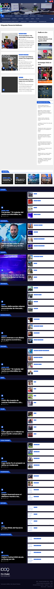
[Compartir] (1, 15)
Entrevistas (18, 16)
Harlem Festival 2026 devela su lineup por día (12, 558)
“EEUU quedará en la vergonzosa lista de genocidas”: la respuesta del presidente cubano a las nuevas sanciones (42, 322)
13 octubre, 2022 (23, 39)
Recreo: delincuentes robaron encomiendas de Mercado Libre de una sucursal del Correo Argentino (13, 309)
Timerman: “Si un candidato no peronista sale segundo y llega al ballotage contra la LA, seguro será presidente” (42, 228)
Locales (26, 16)
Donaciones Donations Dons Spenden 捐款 (43, 583)
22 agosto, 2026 (7, 182)
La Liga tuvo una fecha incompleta (41, 459)
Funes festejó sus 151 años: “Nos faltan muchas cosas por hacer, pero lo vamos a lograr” (42, 291)
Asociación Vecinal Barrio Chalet (10, 21)
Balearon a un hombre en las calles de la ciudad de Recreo (12, 276)
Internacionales (6, 18)
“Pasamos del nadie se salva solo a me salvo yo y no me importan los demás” (45, 129)
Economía (35, 200)
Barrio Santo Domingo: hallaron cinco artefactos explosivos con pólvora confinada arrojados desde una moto (41, 280)
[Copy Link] (1, 13)
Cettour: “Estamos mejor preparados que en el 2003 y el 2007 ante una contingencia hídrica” (43, 367)
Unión (32, 18)
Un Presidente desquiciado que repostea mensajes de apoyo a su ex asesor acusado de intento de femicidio (43, 242)
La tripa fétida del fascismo (12, 528)
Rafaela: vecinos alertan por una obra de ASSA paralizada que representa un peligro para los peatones (43, 304)
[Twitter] (1, 11)
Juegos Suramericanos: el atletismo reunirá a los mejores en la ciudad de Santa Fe (11, 497)
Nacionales (32, 16)
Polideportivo (26, 54)
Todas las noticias (43, 586)
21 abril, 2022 (22, 83)
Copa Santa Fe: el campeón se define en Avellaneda (13, 464)
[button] (50, 18)
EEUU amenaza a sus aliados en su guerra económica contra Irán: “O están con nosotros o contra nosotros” (12, 341)
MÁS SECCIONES (9, 16)
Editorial (21, 18)
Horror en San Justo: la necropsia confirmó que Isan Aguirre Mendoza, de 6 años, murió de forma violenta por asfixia (42, 311)
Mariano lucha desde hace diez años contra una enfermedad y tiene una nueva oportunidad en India (43, 562)
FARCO (27, 18)
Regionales (40, 16)
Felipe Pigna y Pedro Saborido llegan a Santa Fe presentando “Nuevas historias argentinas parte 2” (42, 555)
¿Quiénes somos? (33, 21)
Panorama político (41, 245)
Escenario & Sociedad (5, 555)
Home (37, 581)
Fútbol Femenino (4, 461)
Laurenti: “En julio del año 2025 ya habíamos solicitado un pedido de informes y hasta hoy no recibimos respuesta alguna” (43, 374)
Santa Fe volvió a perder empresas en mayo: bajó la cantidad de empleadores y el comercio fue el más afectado (43, 203)
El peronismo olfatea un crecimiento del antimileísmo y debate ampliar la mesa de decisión (42, 249)
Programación (42, 21)
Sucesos (14, 18)
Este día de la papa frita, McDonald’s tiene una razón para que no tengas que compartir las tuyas (42, 541)
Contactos (23, 21)
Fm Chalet (5, 10)
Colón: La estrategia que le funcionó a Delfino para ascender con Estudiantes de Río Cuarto (42, 416)
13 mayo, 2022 (22, 60)
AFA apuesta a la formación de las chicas (42, 453)
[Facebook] (1, 9)
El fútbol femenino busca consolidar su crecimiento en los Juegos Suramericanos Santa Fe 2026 (42, 447)
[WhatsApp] (1, 6)
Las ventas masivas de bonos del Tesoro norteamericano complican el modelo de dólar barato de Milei (45, 143)
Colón (37, 18)
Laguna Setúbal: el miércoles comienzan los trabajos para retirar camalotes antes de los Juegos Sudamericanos (43, 210)
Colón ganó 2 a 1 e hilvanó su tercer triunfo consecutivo (12, 433)
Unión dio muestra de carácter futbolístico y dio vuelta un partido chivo (11, 402)
